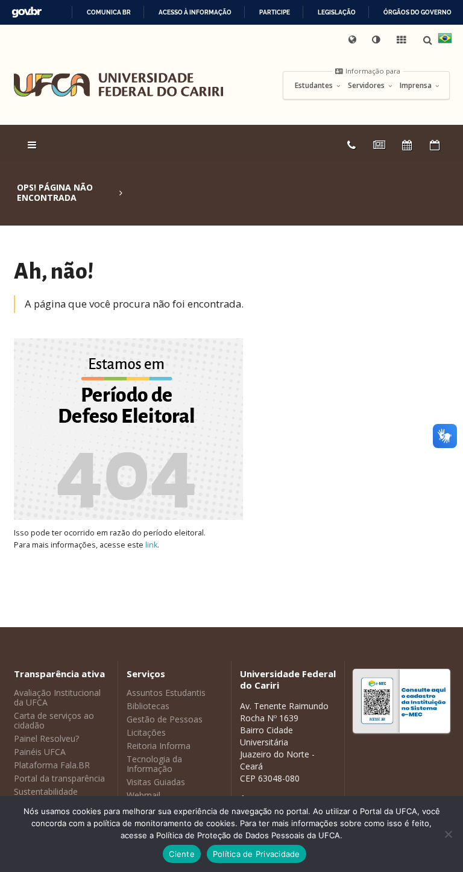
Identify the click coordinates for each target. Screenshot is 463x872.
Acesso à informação (195, 12)
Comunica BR (109, 12)
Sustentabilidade (46, 791)
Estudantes (315, 85)
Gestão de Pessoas (165, 719)
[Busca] (428, 40)
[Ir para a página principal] (119, 84)
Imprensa (416, 85)
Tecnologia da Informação (154, 763)
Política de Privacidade (256, 854)
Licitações (146, 732)
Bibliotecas (148, 706)
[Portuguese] (445, 40)
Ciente (182, 854)
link (151, 545)
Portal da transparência (59, 778)
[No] (448, 834)
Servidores (367, 85)
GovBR (26, 12)
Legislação (337, 12)
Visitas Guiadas (156, 782)
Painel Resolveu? (46, 738)
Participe (274, 12)
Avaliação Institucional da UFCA (57, 697)
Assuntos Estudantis (166, 692)
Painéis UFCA (40, 751)
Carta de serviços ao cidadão (54, 720)
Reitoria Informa (159, 745)
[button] (377, 40)
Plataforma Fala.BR (52, 765)
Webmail (143, 795)
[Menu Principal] (33, 144)
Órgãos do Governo (417, 12)
